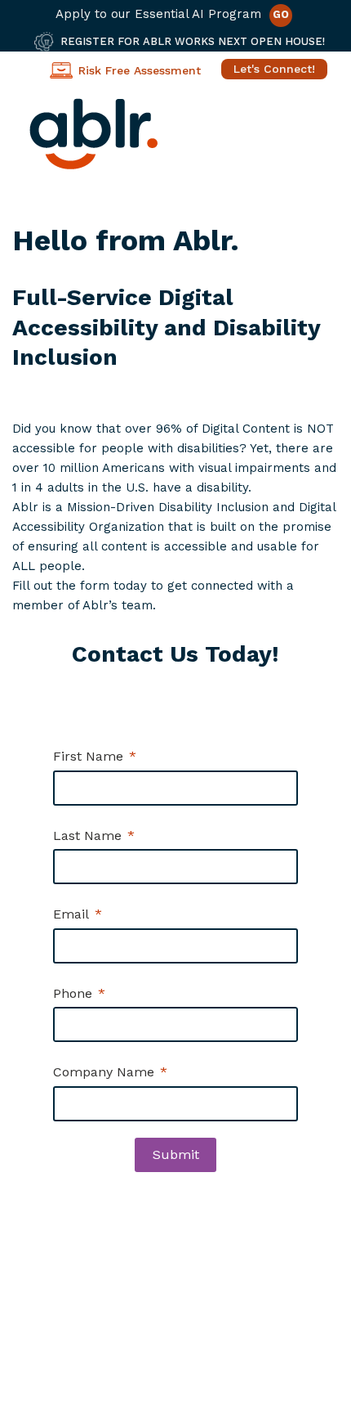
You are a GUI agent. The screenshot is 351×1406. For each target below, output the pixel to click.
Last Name (87, 835)
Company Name (103, 1072)
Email (71, 914)
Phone (72, 993)
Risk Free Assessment (139, 70)
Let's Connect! (274, 68)
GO (281, 14)
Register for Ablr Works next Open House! (192, 41)
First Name (88, 756)
